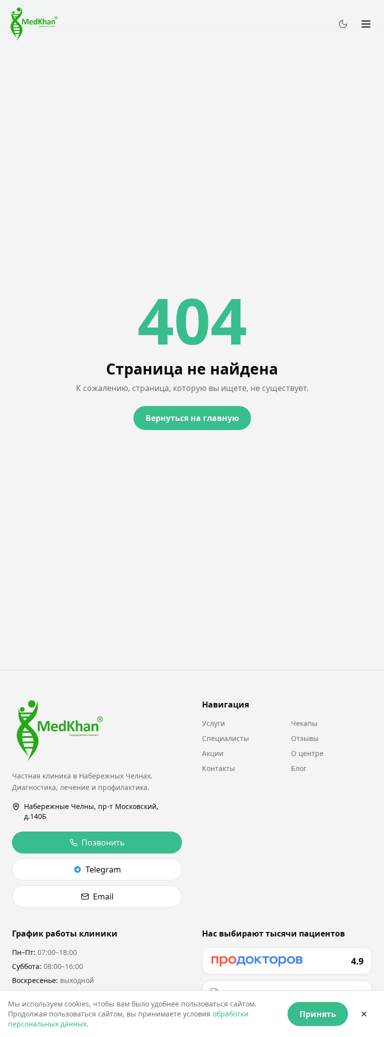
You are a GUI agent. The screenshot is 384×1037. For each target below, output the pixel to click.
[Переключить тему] (343, 24)
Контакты (218, 768)
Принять (318, 1014)
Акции (213, 753)
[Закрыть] (364, 1014)
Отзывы (304, 738)
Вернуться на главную (192, 418)
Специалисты (225, 738)
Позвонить (103, 842)
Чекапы (304, 723)
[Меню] (366, 24)
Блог (298, 768)
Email (103, 896)
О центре (307, 753)
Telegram (103, 869)
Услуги (213, 723)
